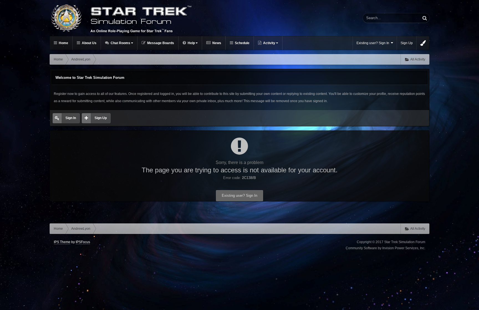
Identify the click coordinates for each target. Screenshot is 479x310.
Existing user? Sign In (373, 43)
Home (63, 43)
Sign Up (407, 43)
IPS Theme (62, 242)
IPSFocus (83, 242)
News (216, 43)
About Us (88, 43)
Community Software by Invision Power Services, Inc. (385, 248)
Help (191, 43)
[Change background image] (423, 43)
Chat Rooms (120, 43)
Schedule (241, 43)
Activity (269, 43)
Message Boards (160, 43)
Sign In (70, 118)
